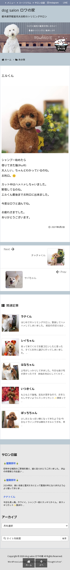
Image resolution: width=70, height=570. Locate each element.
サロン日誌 (40, 2)
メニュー (11, 2)
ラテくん (26, 316)
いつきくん (27, 389)
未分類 (21, 59)
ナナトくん (9, 496)
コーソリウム (25, 2)
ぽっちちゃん (29, 413)
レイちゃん (27, 341)
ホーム (8, 59)
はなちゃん (27, 365)
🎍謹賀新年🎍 (11, 463)
